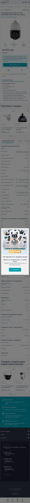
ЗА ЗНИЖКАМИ (15, 270)
